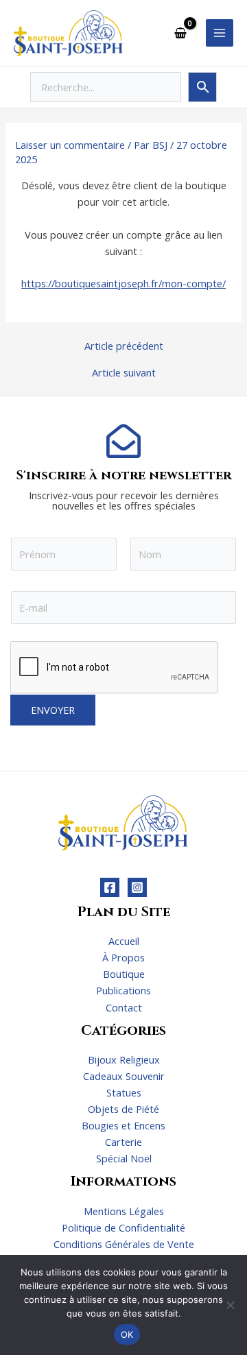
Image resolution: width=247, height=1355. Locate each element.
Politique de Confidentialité (123, 1227)
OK (127, 1334)
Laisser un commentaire (70, 145)
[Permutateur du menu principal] (219, 33)
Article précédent (123, 346)
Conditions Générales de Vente (124, 1244)
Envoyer (53, 710)
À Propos (123, 957)
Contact (124, 1007)
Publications (123, 990)
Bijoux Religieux (124, 1059)
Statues (123, 1092)
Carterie (123, 1142)
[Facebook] (109, 887)
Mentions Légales (124, 1211)
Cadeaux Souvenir (124, 1076)
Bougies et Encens (123, 1125)
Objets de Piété (123, 1109)
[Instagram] (137, 887)
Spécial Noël (124, 1158)
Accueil (123, 941)
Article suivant (124, 373)
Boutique (124, 974)
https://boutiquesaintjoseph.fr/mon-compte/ (123, 283)
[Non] (230, 1305)
